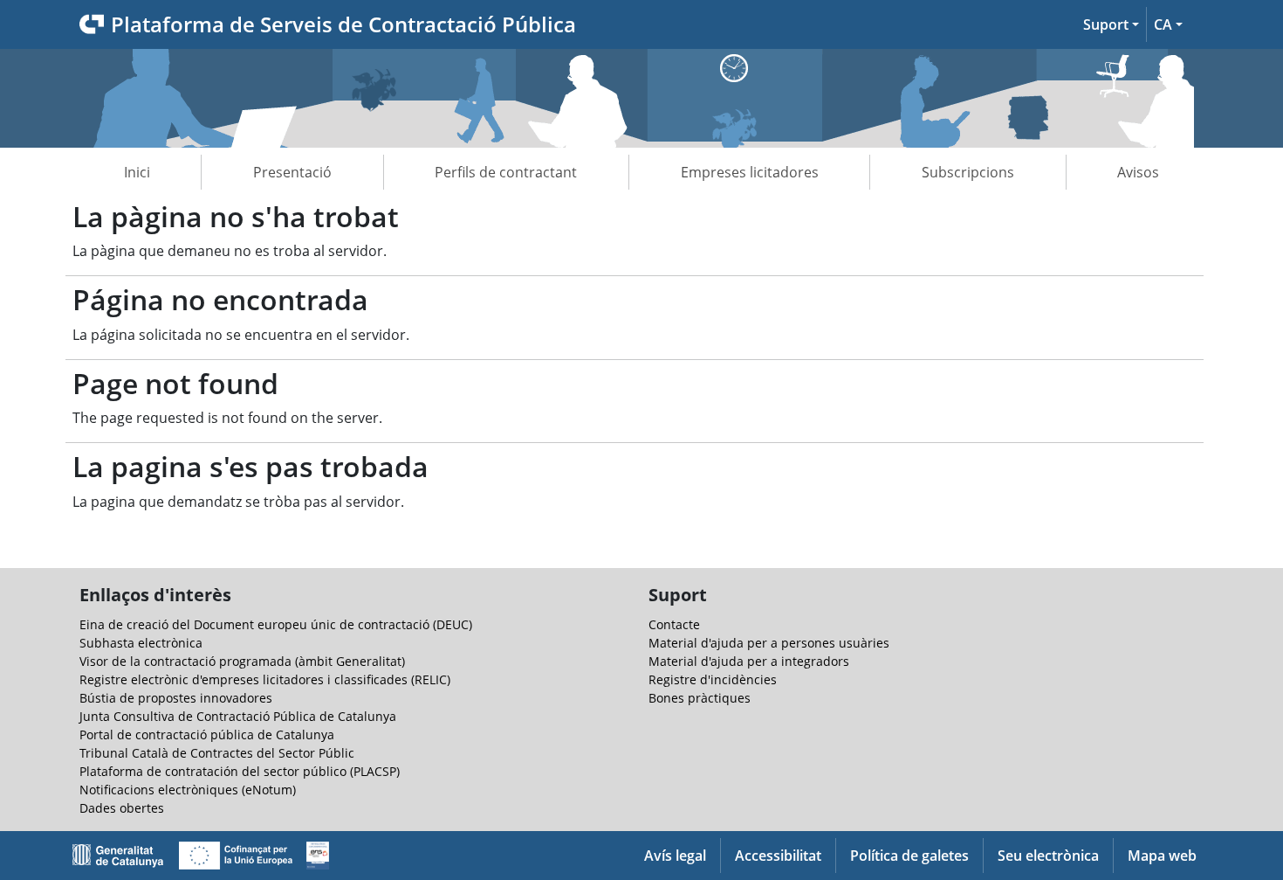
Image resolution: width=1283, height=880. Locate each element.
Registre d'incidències (712, 679)
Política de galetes (909, 855)
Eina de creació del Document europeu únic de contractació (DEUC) (275, 624)
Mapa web (1162, 855)
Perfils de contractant (506, 172)
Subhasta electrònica (140, 642)
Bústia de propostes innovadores (175, 697)
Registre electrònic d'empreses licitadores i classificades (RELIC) (264, 679)
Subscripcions (968, 172)
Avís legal (675, 855)
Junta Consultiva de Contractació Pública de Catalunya (237, 716)
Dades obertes (121, 808)
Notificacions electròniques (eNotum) (187, 789)
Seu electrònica (1048, 855)
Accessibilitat (778, 855)
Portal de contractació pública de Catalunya (206, 734)
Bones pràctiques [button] (699, 697)
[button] (1111, 24)
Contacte (674, 624)
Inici (137, 172)
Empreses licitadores (750, 172)
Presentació (292, 172)
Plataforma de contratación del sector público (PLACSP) (239, 771)
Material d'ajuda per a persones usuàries (768, 642)
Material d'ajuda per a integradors (748, 661)
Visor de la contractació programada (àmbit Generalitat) (242, 661)
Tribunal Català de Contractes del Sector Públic (216, 753)
